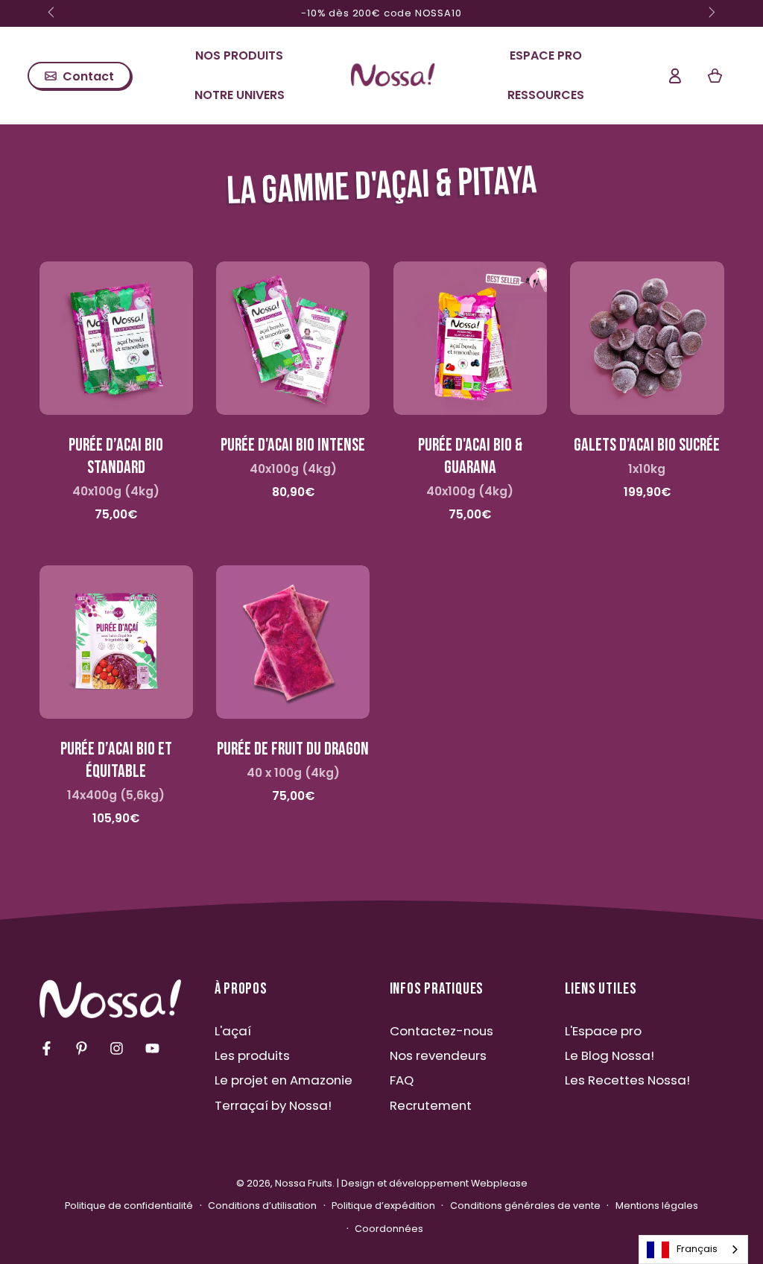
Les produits (252, 1055)
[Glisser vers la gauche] (52, 13)
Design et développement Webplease (434, 1183)
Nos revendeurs (438, 1055)
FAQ (402, 1080)
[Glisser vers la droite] (710, 13)
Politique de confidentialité (129, 1205)
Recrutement (431, 1105)
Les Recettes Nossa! (627, 1080)
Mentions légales (656, 1205)
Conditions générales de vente (525, 1205)
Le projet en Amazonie (283, 1080)
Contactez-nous (441, 1031)
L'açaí (233, 1031)
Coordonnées (389, 1228)
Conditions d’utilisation (262, 1205)
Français (697, 1249)
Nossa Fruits (303, 1183)
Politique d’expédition (383, 1205)
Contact (88, 76)
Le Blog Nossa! (609, 1055)
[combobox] (693, 1249)
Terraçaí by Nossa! (273, 1105)
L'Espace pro (603, 1031)
